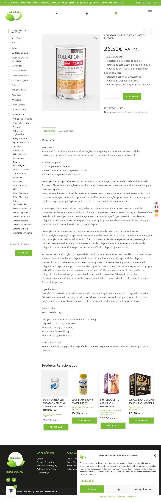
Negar (118, 488)
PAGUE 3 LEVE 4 (18, 90)
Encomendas (72, 465)
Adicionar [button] (56, 427)
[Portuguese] (157, 210)
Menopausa (18, 158)
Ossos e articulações (125, 111)
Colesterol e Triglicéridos (18, 133)
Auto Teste (16, 38)
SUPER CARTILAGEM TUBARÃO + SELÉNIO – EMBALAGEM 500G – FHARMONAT (54, 404)
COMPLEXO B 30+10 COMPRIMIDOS (82, 401)
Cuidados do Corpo (20, 52)
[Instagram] (14, 480)
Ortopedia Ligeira (19, 80)
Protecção (16, 99)
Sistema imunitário (21, 216)
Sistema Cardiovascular (20, 203)
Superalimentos (18, 109)
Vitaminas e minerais (22, 232)
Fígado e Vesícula (21, 142)
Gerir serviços (87, 480)
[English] (157, 202)
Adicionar (132, 96)
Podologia (16, 94)
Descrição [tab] (49, 131)
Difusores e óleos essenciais (19, 59)
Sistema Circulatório (22, 208)
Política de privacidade (126, 496)
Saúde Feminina (107, 412)
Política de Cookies (107, 496)
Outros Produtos (21, 169)
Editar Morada (73, 469)
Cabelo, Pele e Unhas (22, 123)
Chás (13, 43)
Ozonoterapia (19, 173)
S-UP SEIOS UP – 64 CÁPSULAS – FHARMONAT (110, 403)
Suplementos (142, 111)
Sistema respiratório (22, 224)
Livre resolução (43, 472)
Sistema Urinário (20, 228)
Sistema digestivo (21, 212)
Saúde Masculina (20, 197)
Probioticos (18, 177)
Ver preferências (144, 488)
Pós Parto (116, 410)
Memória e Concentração (19, 152)
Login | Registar (74, 458)
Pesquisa (23, 252)
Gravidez (17, 146)
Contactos (41, 458)
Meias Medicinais (19, 70)
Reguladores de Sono (20, 187)
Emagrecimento (136, 407)
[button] (154, 455)
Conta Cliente (73, 462)
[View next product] (151, 31)
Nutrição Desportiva (20, 75)
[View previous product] (145, 31)
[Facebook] (8, 480)
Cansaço (17, 127)
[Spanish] (157, 214)
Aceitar (92, 488)
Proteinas (17, 181)
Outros (14, 85)
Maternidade (105, 410)
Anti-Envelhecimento (22, 118)
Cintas (14, 47)
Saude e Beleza (18, 104)
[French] (157, 206)
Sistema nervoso (20, 220)
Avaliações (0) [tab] (66, 131)
